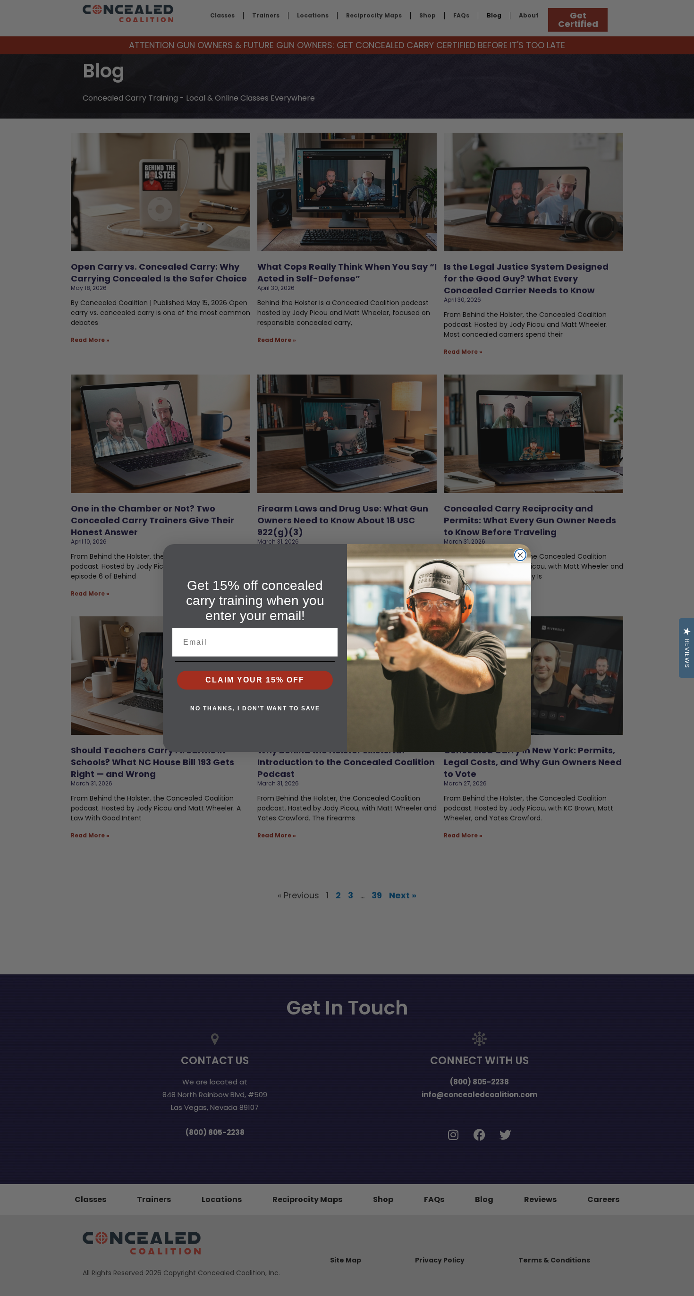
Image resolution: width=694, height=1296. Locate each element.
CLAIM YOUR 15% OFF (255, 680)
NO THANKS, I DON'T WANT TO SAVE (255, 708)
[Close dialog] (520, 555)
